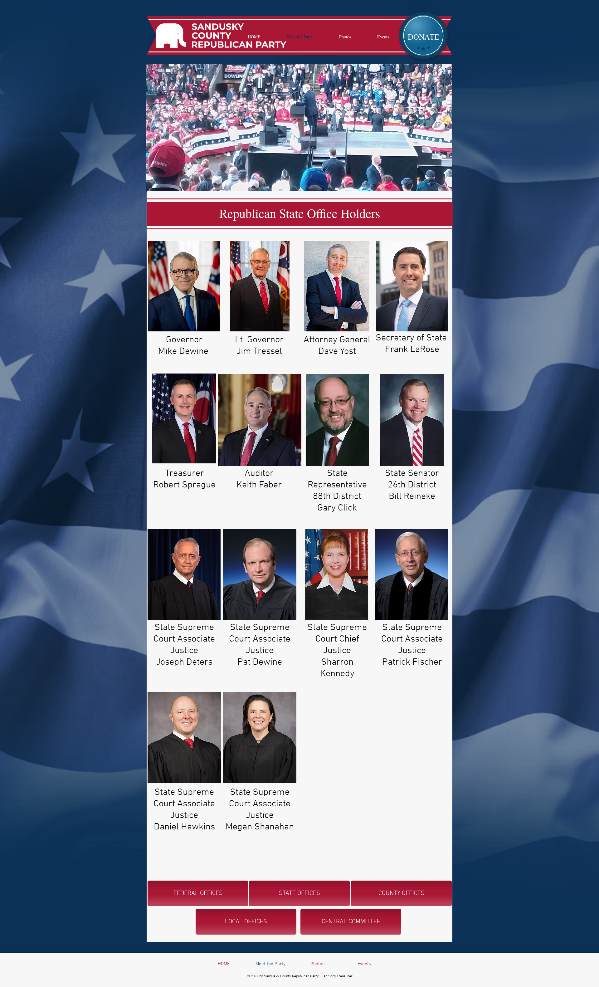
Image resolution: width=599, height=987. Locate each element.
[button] (423, 36)
